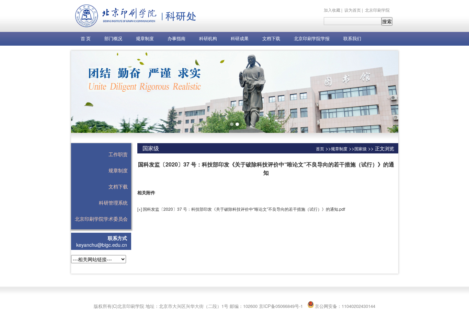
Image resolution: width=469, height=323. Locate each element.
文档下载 (271, 38)
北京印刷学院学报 (312, 38)
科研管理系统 (113, 203)
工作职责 (118, 154)
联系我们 (352, 38)
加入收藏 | (333, 10)
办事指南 (176, 38)
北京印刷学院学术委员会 (101, 219)
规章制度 (145, 38)
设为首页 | (353, 10)
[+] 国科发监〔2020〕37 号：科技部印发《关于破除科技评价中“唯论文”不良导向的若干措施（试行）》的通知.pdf (241, 209)
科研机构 (208, 38)
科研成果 (240, 38)
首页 (320, 148)
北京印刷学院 (377, 10)
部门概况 (113, 38)
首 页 (86, 38)
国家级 (360, 148)
